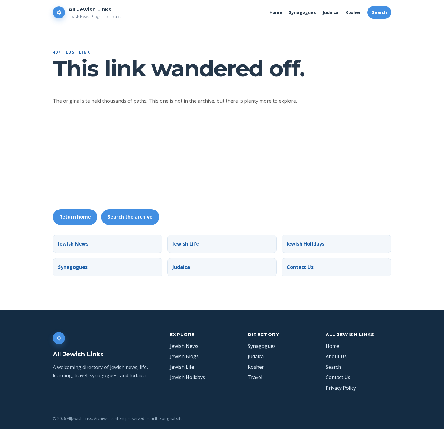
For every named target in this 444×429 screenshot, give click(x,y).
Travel (255, 377)
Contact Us (300, 267)
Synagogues (302, 12)
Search (379, 12)
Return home (75, 216)
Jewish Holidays (305, 243)
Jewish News (73, 243)
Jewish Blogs (184, 356)
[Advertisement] (234, 157)
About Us (336, 356)
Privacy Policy (341, 387)
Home (275, 12)
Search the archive (130, 216)
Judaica (331, 12)
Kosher (353, 12)
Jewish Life (185, 243)
